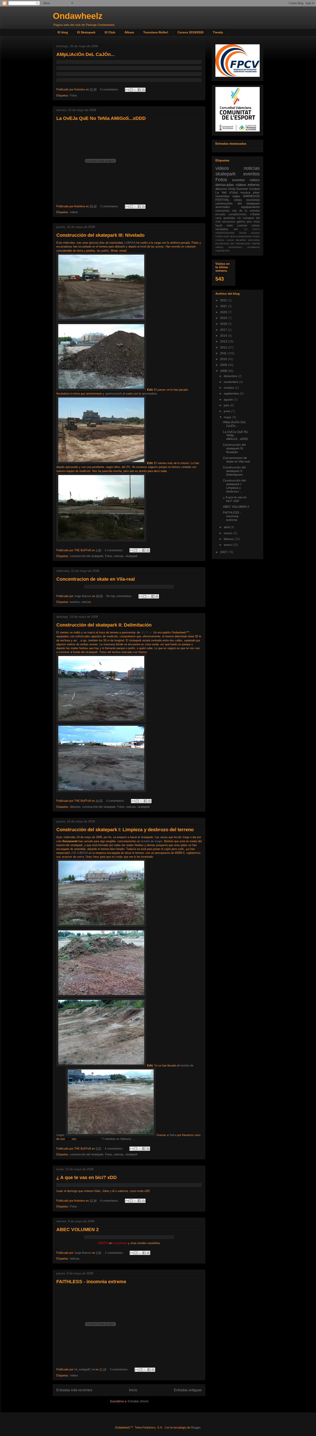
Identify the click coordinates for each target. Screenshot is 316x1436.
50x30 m (146, 632)
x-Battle (255, 214)
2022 (224, 300)
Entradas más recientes (74, 1390)
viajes (236, 196)
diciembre (231, 376)
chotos (256, 236)
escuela (220, 214)
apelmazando (113, 393)
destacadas (224, 185)
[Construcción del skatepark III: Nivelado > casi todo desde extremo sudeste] (101, 540)
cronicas (219, 240)
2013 (224, 341)
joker (256, 192)
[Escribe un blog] (131, 90)
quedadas (229, 218)
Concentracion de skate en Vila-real (95, 579)
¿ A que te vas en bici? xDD (86, 1177)
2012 (224, 347)
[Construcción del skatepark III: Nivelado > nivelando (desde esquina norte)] (101, 463)
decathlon (241, 240)
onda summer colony (243, 225)
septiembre (232, 393)
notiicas (219, 247)
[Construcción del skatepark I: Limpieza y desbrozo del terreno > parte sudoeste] (101, 1065)
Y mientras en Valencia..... (118, 1138)
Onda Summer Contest (244, 188)
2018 (224, 323)
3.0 (245, 229)
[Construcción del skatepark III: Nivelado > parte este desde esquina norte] (101, 320)
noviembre (231, 382)
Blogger (195, 1427)
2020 (224, 312)
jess (249, 221)
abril (227, 527)
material (256, 243)
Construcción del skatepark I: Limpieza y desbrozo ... (234, 486)
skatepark (131, 556)
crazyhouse (120, 1243)
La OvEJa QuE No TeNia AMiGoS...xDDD (101, 118)
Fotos (73, 95)
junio (227, 411)
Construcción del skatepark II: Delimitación (104, 625)
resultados (221, 229)
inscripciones (222, 243)
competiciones (238, 214)
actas (226, 236)
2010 (224, 359)
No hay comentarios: (119, 596)
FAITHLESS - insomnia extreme (91, 1281)
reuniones (253, 199)
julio (227, 405)
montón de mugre (151, 841)
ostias (238, 199)
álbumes (75, 806)
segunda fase (222, 250)
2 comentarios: (110, 206)
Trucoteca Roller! (155, 32)
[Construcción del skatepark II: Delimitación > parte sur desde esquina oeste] (101, 791)
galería (241, 221)
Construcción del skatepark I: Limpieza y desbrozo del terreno (125, 829)
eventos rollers (246, 180)
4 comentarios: (116, 800)
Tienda (218, 32)
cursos (230, 240)
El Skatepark (86, 32)
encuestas (228, 221)
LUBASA (129, 242)
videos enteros (248, 185)
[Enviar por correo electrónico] (127, 90)
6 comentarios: (110, 89)
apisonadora (149, 393)
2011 (223, 353)
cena (218, 218)
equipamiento (250, 207)
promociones (235, 247)
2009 (224, 365)
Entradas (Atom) (138, 1401)
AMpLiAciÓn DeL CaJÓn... (85, 54)
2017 (224, 329)
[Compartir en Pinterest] (143, 90)
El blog (63, 32)
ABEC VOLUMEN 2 (77, 1229)
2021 (224, 306)
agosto (229, 399)
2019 (224, 318)
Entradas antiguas (188, 1390)
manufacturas (243, 243)
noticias (119, 556)
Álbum (129, 32)
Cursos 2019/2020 (191, 32)
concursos (222, 210)
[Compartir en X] (135, 90)
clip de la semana (246, 210)
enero (228, 544)
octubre (229, 387)
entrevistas (254, 240)
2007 (224, 552)
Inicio (133, 1390)
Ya (73, 852)
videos (74, 212)
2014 (224, 335)
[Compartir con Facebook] (139, 90)
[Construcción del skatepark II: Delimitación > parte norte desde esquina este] (101, 721)
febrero (229, 539)
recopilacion (253, 247)
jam (232, 243)
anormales (222, 207)
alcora (233, 236)
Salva (172, 1135)
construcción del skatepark (86, 556)
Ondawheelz (78, 16)
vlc (239, 218)
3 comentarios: (119, 1369)
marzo (228, 533)
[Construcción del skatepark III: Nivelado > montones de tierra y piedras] (101, 389)
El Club (110, 32)
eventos (75, 601)
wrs (236, 229)
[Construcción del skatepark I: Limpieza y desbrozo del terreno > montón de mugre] (101, 996)
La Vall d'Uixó (226, 192)
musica (245, 192)
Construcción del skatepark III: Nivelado (100, 235)
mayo (228, 417)
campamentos (244, 236)
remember (222, 196)
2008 (224, 371)
